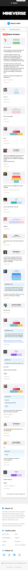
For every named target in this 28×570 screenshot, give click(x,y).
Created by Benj (17, 567)
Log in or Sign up (21, 0)
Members (17, 541)
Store (16, 534)
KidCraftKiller (16, 442)
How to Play (5, 534)
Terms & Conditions (20, 545)
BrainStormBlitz (16, 304)
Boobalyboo (16, 251)
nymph (16, 235)
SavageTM (16, 150)
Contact (4, 541)
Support (17, 537)
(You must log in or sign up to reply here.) (16, 493)
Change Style (10, 567)
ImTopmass (16, 423)
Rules (3, 545)
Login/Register (6, 537)
